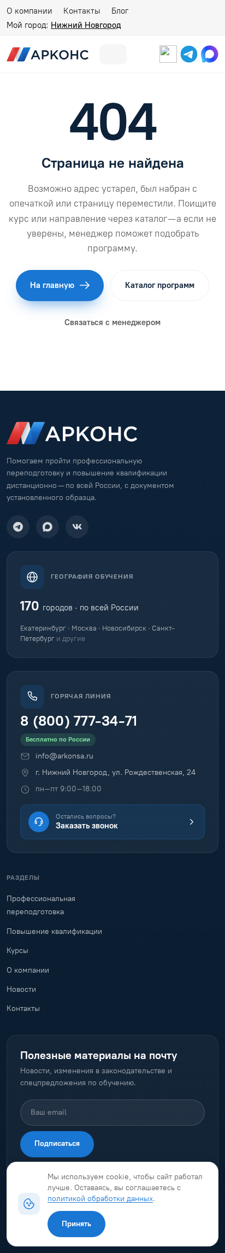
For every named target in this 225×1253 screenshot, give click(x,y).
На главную (52, 285)
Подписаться (57, 1143)
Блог (119, 11)
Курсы (17, 950)
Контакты (81, 11)
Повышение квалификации (54, 931)
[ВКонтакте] (77, 526)
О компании (29, 11)
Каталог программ (159, 285)
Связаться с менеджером (112, 322)
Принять (76, 1223)
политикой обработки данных (100, 1198)
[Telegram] (18, 526)
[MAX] (47, 526)
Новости (21, 989)
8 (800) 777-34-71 (78, 721)
